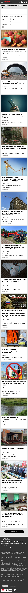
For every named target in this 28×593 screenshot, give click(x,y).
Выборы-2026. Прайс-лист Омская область (13, 543)
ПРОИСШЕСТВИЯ (6, 223)
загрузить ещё (14, 531)
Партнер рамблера (13, 586)
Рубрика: (4, 19)
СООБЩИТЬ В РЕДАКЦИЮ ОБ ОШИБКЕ (11, 547)
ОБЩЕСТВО (5, 59)
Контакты (4, 545)
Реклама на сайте (6, 541)
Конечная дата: (5, 24)
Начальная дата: (5, 21)
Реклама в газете (18, 541)
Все (3, 11)
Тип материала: (5, 16)
